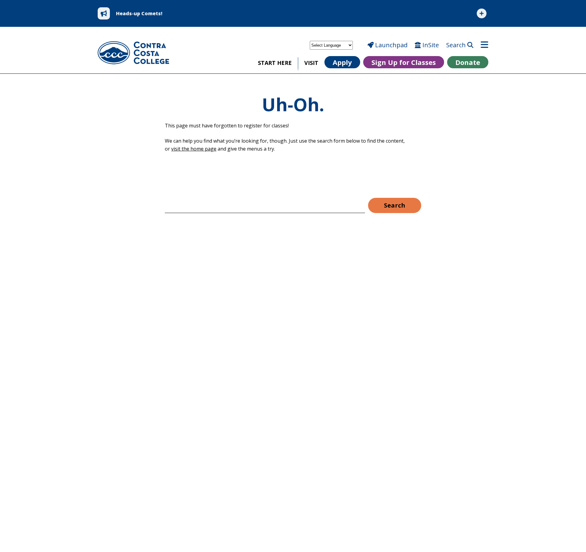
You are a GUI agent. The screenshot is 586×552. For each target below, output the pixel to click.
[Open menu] (484, 45)
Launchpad (390, 45)
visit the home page (193, 148)
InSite (430, 45)
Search (456, 45)
